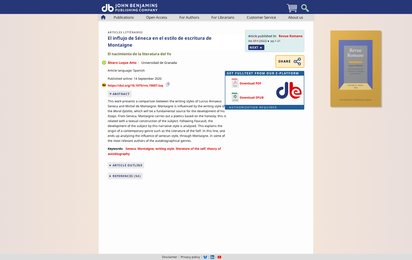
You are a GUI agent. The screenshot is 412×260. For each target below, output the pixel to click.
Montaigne (146, 149)
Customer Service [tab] (261, 17)
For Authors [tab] (189, 17)
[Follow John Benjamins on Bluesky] (205, 257)
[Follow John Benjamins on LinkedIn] (212, 257)
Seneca (131, 149)
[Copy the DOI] (167, 84)
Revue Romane (291, 36)
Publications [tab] (124, 17)
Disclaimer (169, 257)
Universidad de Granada (159, 62)
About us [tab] (295, 17)
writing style (164, 149)
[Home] (130, 5)
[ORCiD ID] (104, 63)
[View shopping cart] (292, 12)
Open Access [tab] (156, 17)
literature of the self (190, 149)
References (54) (127, 176)
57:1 (255, 41)
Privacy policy (190, 257)
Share (284, 61)
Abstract (121, 94)
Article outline (127, 165)
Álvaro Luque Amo (122, 62)
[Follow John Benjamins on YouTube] (219, 257)
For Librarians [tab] (222, 17)
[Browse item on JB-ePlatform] (288, 100)
